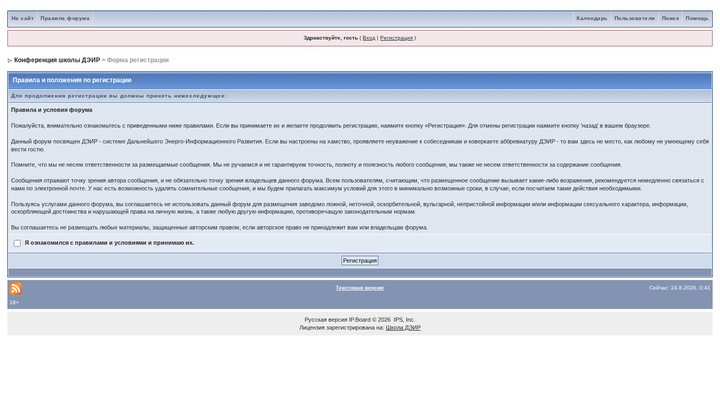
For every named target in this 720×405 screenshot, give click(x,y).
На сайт (23, 18)
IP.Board (360, 319)
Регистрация (396, 38)
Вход (369, 38)
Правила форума (65, 18)
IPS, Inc (404, 319)
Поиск (670, 18)
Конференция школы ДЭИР (57, 60)
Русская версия (326, 319)
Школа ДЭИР (403, 327)
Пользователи (635, 18)
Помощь (697, 18)
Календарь (592, 18)
